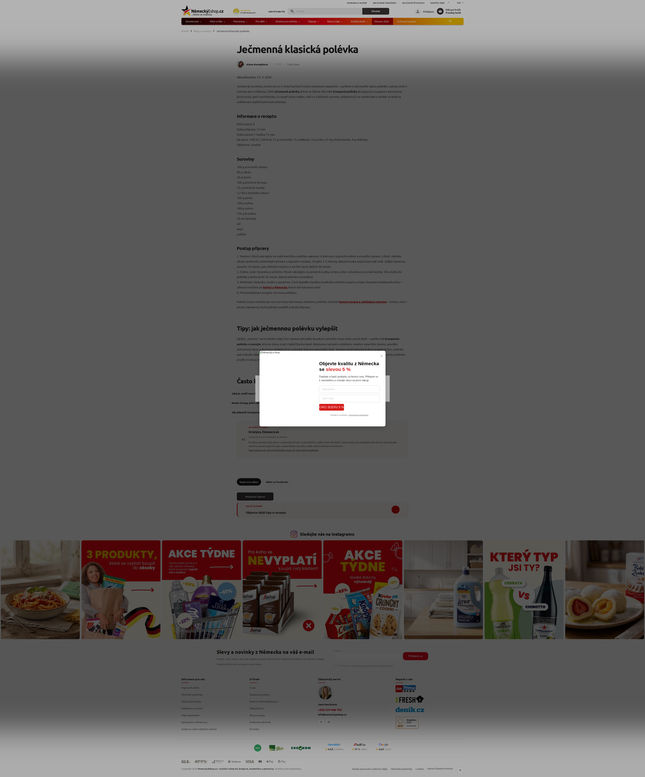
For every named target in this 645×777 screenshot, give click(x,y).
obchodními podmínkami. (359, 415)
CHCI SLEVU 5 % (331, 407)
